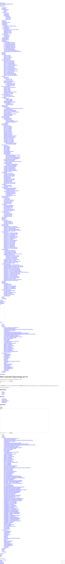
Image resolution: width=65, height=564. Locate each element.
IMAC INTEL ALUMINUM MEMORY (10, 465)
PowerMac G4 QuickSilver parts (9, 294)
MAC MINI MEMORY (8, 474)
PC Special (4, 282)
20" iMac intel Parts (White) (10, 84)
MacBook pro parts (5, 249)
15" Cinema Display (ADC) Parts (9, 42)
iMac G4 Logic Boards (7, 129)
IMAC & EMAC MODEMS (8, 350)
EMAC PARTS (6, 340)
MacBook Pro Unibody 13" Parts (9, 254)
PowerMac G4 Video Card (8, 222)
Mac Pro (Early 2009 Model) (8, 205)
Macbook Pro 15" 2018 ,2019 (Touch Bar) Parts (12, 276)
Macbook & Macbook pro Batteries (9, 101)
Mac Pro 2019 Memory (8, 153)
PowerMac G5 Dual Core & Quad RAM (10, 170)
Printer (3, 296)
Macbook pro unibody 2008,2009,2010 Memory (14, 161)
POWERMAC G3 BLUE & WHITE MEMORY (12, 513)
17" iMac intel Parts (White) (10, 83)
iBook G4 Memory (7, 147)
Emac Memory (6, 145)
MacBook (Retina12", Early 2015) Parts (10, 226)
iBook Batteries (6, 98)
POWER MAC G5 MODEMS (9, 504)
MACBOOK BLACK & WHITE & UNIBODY (12, 361)
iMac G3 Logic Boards (7, 128)
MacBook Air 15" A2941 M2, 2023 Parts (10, 247)
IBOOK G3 (6, 359)
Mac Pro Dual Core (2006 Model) (9, 209)
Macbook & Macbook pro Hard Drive (10, 113)
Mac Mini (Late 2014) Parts (8, 173)
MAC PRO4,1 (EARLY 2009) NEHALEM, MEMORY (13, 480)
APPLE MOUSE (7, 331)
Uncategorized (4, 298)
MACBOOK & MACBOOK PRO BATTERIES (12, 488)
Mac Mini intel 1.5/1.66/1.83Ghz (9, 178)
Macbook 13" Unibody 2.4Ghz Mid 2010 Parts (11, 229)
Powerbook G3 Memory (8, 162)
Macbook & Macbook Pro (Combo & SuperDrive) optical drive (14, 486)
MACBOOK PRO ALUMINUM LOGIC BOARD (12, 495)
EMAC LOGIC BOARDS (8, 338)
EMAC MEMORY (7, 339)
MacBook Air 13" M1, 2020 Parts (9, 243)
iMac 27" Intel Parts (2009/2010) (9, 69)
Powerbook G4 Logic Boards (9, 142)
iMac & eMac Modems (7, 185)
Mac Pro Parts (4, 204)
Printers (5, 363)
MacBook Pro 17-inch (7, 33)
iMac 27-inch (8, 19)
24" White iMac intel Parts (10, 85)
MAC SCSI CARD (7, 484)
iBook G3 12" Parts (7, 55)
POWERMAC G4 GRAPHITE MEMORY (11, 517)
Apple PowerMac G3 (5, 37)
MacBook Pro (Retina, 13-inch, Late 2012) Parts (12, 268)
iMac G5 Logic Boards (7, 130)
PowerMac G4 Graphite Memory (9, 167)
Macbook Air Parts (5, 231)
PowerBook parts (5, 283)
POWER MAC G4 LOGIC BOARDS (10, 502)
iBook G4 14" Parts (7, 58)
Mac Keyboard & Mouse (6, 117)
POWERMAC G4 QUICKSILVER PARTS (11, 519)
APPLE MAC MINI (7, 364)
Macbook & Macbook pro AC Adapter (10, 91)
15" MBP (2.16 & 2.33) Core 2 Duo (10, 251)
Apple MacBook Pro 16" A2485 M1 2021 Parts (11, 264)
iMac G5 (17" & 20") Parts (8, 80)
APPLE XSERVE (7, 355)
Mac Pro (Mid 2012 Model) (8, 207)
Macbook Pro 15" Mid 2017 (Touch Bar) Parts (11, 277)
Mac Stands (4, 218)
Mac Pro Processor (7, 212)
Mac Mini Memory (7, 152)
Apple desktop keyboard (8, 118)
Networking (4, 281)
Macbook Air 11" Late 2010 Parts (9, 235)
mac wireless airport (5, 224)
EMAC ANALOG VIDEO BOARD (10, 337)
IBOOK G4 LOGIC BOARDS (9, 348)
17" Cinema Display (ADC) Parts (9, 43)
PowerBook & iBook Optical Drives (10, 188)
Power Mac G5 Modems (8, 186)
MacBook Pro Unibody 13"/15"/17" (10, 137)
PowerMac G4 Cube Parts (8, 293)
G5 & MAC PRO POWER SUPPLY (10, 343)
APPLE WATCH (7, 365)
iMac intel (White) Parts (8, 82)
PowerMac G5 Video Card (8, 223)
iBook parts (4, 54)
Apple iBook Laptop (5, 9)
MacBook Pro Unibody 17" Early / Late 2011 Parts (12, 261)
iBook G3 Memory (7, 146)
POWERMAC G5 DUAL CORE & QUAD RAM (12, 520)
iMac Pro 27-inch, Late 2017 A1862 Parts (10, 75)
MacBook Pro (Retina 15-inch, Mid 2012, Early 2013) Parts (13, 266)
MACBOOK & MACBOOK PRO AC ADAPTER (12, 487)
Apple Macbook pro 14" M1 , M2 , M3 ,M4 (11, 29)
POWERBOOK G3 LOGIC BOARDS (10, 506)
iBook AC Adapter (7, 88)
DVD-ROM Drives (9, 194)
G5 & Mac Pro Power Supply (9, 199)
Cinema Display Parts (5, 41)
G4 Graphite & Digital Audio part (9, 290)
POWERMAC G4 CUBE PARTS (9, 516)
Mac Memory (4, 144)
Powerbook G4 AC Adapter (8, 93)
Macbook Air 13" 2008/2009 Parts (9, 238)
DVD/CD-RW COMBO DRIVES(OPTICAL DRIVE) (13, 336)
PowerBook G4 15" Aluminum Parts (10, 286)
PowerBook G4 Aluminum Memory (12, 164)
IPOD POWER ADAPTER (8, 470)
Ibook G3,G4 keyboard (10, 120)
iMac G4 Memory (7, 149)
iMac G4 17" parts (9, 79)
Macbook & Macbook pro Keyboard (12, 121)
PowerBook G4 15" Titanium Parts (9, 287)
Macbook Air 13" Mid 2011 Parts (9, 244)
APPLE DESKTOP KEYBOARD (9, 328)
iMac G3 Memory (7, 148)
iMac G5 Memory (7, 150)
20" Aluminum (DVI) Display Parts (9, 44)
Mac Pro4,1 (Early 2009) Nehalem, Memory (13, 156)
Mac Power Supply (5, 197)
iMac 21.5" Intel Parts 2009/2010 (9, 63)
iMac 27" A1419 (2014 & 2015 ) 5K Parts (11, 70)
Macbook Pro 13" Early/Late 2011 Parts (12, 256)
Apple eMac (4, 8)
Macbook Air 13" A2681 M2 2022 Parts (10, 237)
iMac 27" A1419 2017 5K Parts (9, 71)
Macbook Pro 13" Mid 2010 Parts (11, 258)
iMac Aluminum (6, 15)
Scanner (3, 297)
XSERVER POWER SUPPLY (9, 524)
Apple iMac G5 (6, 14)
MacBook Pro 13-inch (7, 30)
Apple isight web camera (6, 22)
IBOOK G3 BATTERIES (8, 455)
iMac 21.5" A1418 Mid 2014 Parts (9, 64)
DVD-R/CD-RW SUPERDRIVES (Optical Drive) (12, 334)
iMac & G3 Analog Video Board (9, 96)
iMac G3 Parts (6, 77)
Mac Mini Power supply (8, 202)
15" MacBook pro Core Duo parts (9, 250)
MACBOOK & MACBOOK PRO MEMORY (11, 492)
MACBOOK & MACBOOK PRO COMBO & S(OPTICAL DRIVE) (15, 489)
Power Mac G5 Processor (8, 213)
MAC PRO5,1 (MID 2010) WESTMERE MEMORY (12, 481)
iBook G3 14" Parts (7, 56)
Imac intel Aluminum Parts (6, 59)
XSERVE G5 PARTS (7, 523)
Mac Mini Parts (4, 172)
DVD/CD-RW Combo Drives (11, 195)
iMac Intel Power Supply (8, 201)
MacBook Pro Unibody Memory (9, 160)
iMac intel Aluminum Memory (9, 151)
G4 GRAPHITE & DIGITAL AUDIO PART (11, 341)
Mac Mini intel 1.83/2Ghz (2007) (9, 179)
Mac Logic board (5, 124)
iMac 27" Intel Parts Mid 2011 (9, 72)
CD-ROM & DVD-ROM (10, 189)
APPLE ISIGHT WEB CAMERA (9, 330)
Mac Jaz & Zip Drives (5, 116)
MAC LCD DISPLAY (7, 525)
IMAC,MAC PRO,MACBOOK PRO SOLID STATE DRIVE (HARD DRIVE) (17, 467)
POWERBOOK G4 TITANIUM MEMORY (11, 511)
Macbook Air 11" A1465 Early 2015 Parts (11, 233)
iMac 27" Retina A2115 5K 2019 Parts (10, 73)
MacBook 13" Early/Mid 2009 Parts (10, 228)
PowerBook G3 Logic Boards (9, 141)
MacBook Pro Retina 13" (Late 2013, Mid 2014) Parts (13, 279)
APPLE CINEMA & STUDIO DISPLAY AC (11, 327)
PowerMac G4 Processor (8, 216)
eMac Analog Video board (8, 95)
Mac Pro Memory (7, 154)
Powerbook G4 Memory (8, 163)
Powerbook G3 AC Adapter (8, 92)
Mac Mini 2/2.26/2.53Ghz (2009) (9, 175)
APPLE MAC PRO (7, 357)
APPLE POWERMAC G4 (8, 367)
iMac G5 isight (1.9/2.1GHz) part (9, 81)
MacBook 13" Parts (5, 225)
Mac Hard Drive (4, 106)
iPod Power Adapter (7, 90)
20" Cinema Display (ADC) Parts (9, 45)
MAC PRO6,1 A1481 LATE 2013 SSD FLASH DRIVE (13, 483)
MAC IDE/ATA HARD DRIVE (9, 472)
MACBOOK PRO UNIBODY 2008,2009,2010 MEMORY (14, 498)
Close (1, 554)
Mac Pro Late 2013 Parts (8, 210)
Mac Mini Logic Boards (8, 132)
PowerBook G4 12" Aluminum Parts (10, 285)
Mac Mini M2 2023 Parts (8, 181)
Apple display (6, 362)
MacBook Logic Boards (8, 134)
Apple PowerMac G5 (5, 39)
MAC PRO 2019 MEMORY (8, 479)
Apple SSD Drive (7, 107)
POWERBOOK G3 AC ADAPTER (10, 505)
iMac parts (3, 76)
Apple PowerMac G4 (5, 38)
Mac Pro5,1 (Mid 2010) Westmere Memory (13, 157)
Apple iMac (4, 12)
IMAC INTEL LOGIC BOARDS (9, 466)
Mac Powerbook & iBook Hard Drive (10, 110)
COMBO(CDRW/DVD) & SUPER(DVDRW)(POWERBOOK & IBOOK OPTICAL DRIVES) (20, 444)
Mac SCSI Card (4, 217)
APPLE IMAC (6, 370)
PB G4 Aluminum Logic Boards (11, 143)
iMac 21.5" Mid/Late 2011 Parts (9, 66)
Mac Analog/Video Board (6, 94)
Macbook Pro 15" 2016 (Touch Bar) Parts (11, 275)
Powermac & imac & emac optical (9, 191)
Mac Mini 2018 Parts (7, 177)
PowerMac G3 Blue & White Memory (10, 166)
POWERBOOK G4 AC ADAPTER (10, 508)
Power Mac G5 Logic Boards (9, 140)
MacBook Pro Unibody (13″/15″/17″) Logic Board (12, 497)
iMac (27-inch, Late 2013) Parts (9, 61)
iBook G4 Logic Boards (8, 127)
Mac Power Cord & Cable (6, 196)
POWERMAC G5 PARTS (8, 522)
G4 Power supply (7, 198)
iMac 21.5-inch (8, 17)
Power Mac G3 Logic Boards (9, 138)
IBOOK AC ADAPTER (8, 344)
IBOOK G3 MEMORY (8, 346)
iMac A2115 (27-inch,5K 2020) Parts (10, 74)
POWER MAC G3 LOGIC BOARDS (10, 501)
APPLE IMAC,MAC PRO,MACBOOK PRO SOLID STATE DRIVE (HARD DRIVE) (18, 329)
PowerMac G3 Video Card (8, 221)
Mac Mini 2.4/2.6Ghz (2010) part (9, 174)
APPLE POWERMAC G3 (8, 366)
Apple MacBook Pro (5, 28)
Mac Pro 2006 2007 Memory (10, 155)
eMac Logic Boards (7, 125)
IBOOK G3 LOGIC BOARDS (9, 345)
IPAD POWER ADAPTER (8, 468)
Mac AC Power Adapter (6, 86)
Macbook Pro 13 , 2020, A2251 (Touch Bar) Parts (12, 269)
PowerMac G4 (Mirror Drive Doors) (10, 292)
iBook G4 (5, 11)
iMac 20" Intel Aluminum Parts (9, 62)
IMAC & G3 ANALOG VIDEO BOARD (11, 351)
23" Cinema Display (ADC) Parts (9, 47)
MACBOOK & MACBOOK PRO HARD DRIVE (12, 490)
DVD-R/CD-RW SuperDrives (11, 193)
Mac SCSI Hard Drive (7, 112)
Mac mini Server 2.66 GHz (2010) (9, 183)
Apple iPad (4, 20)
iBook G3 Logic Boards (8, 126)
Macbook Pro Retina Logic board (9, 136)
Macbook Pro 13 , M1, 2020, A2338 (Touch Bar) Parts (13, 271)
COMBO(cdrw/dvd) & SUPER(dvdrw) (12, 190)
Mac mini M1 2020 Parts (8, 180)
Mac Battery (4, 97)
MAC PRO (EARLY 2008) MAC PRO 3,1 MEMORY (13, 476)
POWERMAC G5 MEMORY (9, 521)
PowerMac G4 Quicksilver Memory (10, 169)
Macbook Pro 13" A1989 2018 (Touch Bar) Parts (12, 273)
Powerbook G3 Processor (8, 214)
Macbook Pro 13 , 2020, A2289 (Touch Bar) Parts (12, 270)
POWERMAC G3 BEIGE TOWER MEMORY (12, 512)
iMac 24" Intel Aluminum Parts (9, 67)
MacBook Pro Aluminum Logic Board (10, 135)
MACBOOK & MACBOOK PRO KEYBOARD (12, 491)
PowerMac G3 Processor (8, 215)
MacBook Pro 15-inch (7, 31)
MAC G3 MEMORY (7, 352)
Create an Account (3, 559)
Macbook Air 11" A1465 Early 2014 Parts (11, 232)
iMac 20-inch (8, 16)
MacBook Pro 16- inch (7, 32)
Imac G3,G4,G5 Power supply (9, 200)
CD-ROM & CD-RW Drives (10, 192)
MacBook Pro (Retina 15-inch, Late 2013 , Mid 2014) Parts (13, 265)
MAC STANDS (6, 527)
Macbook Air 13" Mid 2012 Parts (9, 245)
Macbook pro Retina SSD (8, 115)
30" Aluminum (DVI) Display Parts (9, 49)
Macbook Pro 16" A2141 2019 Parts (10, 278)
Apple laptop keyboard (7, 119)
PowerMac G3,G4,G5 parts (6, 289)
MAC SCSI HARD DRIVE (8, 485)
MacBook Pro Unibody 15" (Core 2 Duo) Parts (11, 259)
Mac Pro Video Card (7, 220)
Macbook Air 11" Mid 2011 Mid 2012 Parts (11, 236)
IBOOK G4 (6, 360)
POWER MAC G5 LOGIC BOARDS (10, 503)
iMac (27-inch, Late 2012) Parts (9, 60)
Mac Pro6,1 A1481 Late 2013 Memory (12, 158)
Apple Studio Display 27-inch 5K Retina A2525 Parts (12, 51)
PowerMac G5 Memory (8, 171)
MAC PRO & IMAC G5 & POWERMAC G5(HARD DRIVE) (14, 477)
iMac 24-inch (8, 18)
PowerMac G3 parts (7, 291)
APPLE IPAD (6, 356)
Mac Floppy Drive (5, 105)
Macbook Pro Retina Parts (6, 263)
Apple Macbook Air (5, 26)
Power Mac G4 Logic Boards (9, 139)
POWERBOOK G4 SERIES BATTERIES (11, 510)
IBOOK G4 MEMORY (8, 349)
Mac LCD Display (5, 123)
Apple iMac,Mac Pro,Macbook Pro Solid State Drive (14, 108)
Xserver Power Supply (7, 203)
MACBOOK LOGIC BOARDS (9, 494)
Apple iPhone (4, 21)
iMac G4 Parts (6, 78)
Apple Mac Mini (4, 23)
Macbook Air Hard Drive (8, 114)
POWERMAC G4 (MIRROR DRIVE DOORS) (12, 515)
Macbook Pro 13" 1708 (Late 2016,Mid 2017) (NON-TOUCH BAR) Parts (16, 272)
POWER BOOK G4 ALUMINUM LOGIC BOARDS (13, 499)
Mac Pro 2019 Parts (7, 208)
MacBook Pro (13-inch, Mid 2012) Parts (12, 255)
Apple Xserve (4, 40)
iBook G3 (5, 10)
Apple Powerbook (5, 34)
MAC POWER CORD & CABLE (9, 526)
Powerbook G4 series (9, 104)
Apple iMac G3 (6, 13)
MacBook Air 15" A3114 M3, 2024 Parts (10, 248)
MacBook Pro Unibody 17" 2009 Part (10, 260)
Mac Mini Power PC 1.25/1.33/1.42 (10, 182)
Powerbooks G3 (6, 36)
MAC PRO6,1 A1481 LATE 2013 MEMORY (11, 482)
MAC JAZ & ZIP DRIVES (8, 473)
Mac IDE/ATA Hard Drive (8, 109)
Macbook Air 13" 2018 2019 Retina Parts (10, 240)
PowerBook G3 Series (9, 103)
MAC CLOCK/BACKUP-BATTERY (10, 471)
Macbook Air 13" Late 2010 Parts (9, 242)
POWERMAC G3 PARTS (8, 514)
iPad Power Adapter (7, 89)
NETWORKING (7, 528)
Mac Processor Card (5, 211)
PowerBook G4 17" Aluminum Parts (10, 288)
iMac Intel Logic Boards (8, 131)
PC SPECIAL (6, 369)
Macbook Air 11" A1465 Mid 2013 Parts (10, 234)
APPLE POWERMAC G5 (8, 368)
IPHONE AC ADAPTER (8, 469)
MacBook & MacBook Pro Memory (10, 159)
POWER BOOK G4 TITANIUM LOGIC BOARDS (12, 500)
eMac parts (4, 52)
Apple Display (4, 7)
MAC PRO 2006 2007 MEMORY (9, 478)
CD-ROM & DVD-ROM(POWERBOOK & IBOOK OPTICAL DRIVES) (16, 333)
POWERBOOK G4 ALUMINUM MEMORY (11, 509)
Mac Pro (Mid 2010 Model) (8, 206)
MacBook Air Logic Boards (8, 133)
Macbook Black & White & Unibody (10, 25)
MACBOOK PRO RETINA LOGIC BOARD (11, 496)
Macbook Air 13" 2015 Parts (8, 239)
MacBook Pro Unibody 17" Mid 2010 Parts (11, 262)
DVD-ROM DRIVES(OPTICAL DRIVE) (11, 335)
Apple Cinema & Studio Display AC (10, 87)
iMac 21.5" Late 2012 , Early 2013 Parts (10, 65)
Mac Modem (4, 184)
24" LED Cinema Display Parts (9, 48)
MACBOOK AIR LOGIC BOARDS (10, 493)
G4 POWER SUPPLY (7, 342)
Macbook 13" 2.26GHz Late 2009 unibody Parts (12, 227)
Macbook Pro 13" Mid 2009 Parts (11, 257)
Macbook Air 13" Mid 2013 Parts (9, 246)
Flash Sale (3, 53)
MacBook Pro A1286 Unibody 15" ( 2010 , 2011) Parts (13, 253)
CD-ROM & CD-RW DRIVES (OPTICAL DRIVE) (12, 332)
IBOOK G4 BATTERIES (8, 347)
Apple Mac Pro (4, 24)
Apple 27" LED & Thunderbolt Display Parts (11, 50)
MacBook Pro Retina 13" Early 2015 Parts (11, 280)
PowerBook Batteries (7, 102)
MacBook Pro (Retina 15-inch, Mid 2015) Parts (11, 267)
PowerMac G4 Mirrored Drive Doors (10, 168)
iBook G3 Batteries (9, 99)
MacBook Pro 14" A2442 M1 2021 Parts (10, 274)
